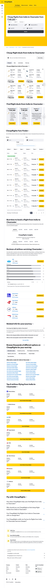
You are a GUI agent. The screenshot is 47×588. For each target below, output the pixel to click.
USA (16, 47)
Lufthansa (14, 307)
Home (7, 47)
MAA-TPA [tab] (36, 229)
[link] (12, 123)
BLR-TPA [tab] (30, 229)
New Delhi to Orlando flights (12, 369)
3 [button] (36, 212)
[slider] (35, 145)
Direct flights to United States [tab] (33, 350)
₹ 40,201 (11, 19)
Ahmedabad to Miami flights (12, 372)
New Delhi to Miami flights (31, 362)
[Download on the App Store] (38, 571)
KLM (13, 259)
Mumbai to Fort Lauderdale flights (32, 374)
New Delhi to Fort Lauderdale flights (14, 371)
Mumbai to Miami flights (11, 362)
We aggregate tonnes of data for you (14, 555)
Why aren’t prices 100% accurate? (14, 557)
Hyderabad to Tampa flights (31, 367)
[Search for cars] (2, 11)
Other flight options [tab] (22, 353)
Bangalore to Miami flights (31, 369)
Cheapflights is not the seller (13, 553)
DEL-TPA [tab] (25, 229)
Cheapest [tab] (9, 62)
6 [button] (41, 212)
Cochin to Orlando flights (31, 372)
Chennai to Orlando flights (31, 364)
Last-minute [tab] (20, 62)
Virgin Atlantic (15, 300)
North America (11, 47)
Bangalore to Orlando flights (12, 364)
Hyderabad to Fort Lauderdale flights (14, 374)
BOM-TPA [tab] (15, 229)
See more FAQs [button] (26, 340)
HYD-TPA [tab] (20, 229)
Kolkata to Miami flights (30, 379)
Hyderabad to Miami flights (12, 367)
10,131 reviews (15, 297)
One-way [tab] (27, 62)
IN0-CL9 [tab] (15, 241)
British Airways (15, 314)
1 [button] (31, 212)
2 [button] (33, 212)
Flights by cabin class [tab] (12, 353)
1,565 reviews (15, 263)
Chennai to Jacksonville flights (13, 379)
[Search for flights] (2, 5)
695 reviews (14, 304)
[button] (2, 2)
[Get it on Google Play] (38, 569)
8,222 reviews (15, 311)
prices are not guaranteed (31, 549)
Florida (19, 47)
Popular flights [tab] (32, 353)
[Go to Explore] (2, 13)
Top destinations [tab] (11, 356)
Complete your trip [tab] (21, 350)
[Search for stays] (2, 8)
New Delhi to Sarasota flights (12, 376)
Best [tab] (15, 62)
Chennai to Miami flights (30, 371)
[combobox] (22, 22)
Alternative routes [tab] (11, 350)
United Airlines (15, 293)
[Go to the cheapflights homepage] (8, 2)
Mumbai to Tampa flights (31, 376)
